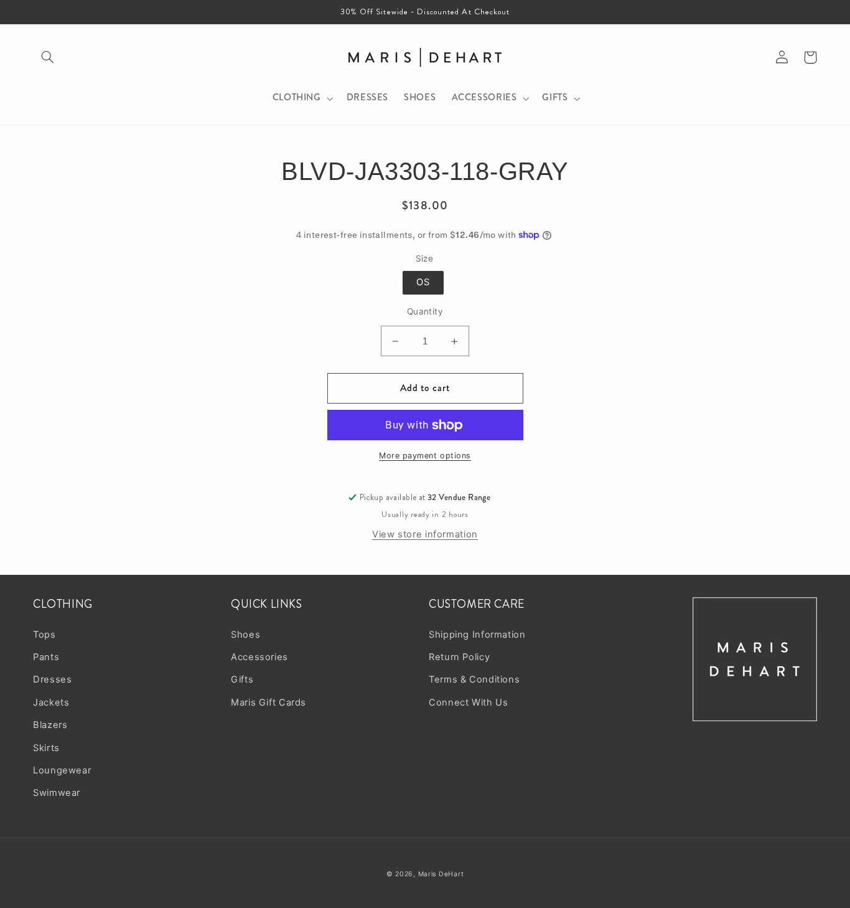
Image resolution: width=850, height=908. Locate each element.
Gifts (242, 679)
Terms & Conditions (474, 679)
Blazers (50, 725)
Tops (44, 634)
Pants (46, 657)
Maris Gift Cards (268, 702)
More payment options (425, 455)
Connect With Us (468, 702)
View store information (425, 534)
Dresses (52, 679)
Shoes (245, 634)
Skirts (46, 748)
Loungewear (62, 770)
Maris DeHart (441, 874)
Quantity (425, 311)
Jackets (51, 702)
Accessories (259, 657)
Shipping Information (477, 634)
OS (423, 282)
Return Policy (459, 657)
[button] (47, 57)
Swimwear (56, 792)
